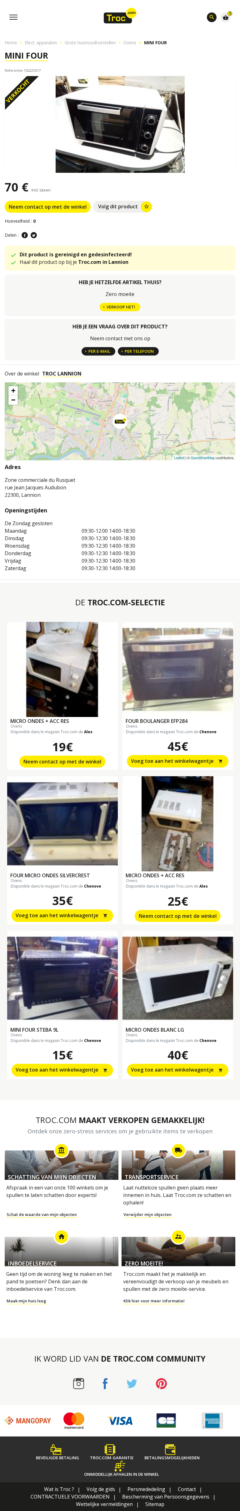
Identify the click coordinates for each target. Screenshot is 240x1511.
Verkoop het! (121, 307)
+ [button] (13, 391)
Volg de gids (101, 1489)
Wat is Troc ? (59, 1489)
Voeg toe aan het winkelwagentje (177, 761)
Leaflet (179, 457)
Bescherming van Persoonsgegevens (165, 1496)
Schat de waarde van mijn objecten (42, 1214)
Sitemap (154, 1504)
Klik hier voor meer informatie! (154, 1301)
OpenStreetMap (203, 457)
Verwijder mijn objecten (147, 1214)
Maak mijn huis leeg (26, 1301)
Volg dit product (123, 206)
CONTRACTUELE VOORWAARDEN (70, 1496)
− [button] (13, 400)
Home (11, 43)
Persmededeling (146, 1489)
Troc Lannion (62, 373)
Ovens (129, 43)
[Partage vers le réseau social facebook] (25, 235)
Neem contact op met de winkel (48, 206)
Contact (187, 1489)
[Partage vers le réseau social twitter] (34, 235)
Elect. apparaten (41, 43)
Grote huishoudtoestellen (90, 43)
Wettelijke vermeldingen (104, 1504)
